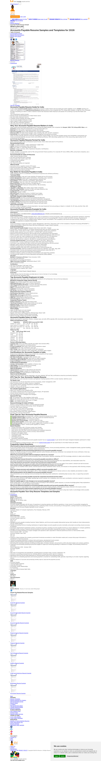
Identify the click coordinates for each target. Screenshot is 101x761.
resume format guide (44, 442)
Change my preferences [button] (72, 756)
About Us (12, 746)
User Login (23, 16)
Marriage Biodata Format (16, 701)
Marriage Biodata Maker (16, 705)
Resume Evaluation (15, 708)
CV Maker (12, 704)
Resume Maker (14, 703)
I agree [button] (56, 756)
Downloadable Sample (16, 33)
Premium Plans (14, 712)
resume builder (51, 439)
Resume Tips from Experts (17, 35)
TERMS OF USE (14, 750)
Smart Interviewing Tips (16, 722)
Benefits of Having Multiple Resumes (19, 721)
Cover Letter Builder (15, 717)
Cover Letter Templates (16, 718)
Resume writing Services (16, 714)
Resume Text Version (15, 36)
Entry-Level (12, 61)
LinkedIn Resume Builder (16, 707)
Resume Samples (14, 23)
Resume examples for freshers (18, 700)
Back (11, 696)
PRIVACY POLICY (23, 750)
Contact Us (13, 737)
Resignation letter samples (17, 725)
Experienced (13, 63)
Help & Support (14, 4)
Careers (12, 747)
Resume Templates (15, 699)
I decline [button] (62, 756)
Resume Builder (15, 16)
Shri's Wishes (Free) (15, 711)
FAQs (11, 738)
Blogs (11, 740)
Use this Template (15, 105)
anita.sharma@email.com (38, 213)
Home (11, 22)
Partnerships (13, 749)
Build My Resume (14, 60)
